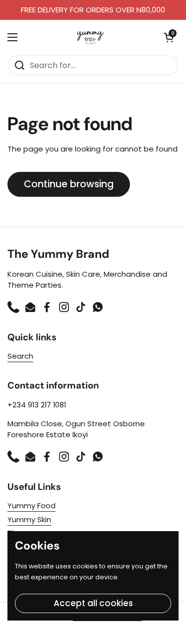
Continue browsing (69, 184)
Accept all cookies (93, 603)
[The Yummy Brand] (90, 37)
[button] (169, 37)
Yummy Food (31, 505)
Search (20, 356)
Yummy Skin (29, 519)
